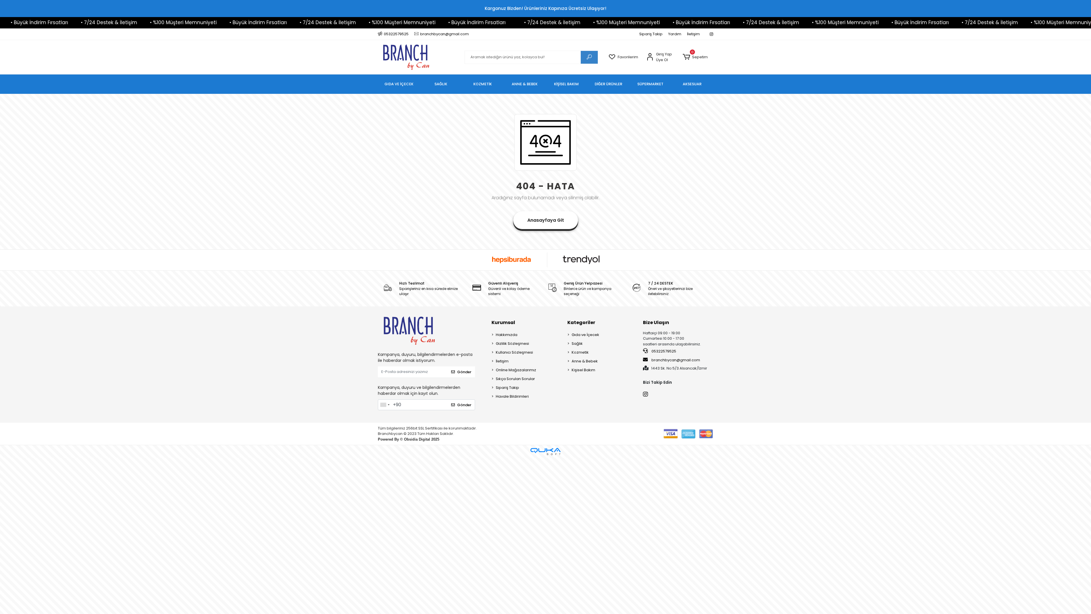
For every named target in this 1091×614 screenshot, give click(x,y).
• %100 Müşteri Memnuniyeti (125, 22)
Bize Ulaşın (656, 322)
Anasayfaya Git (545, 220)
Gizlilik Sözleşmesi (512, 343)
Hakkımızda (506, 334)
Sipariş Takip (651, 34)
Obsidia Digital (417, 439)
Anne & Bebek (585, 361)
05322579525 (663, 351)
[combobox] (384, 405)
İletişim (693, 34)
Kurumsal (503, 322)
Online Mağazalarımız (516, 370)
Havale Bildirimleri (512, 396)
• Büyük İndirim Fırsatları (200, 22)
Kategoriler (581, 322)
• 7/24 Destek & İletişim (51, 22)
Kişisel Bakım (583, 370)
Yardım (674, 34)
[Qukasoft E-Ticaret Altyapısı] (545, 451)
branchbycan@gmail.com (675, 360)
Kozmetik (580, 352)
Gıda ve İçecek (585, 334)
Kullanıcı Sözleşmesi (514, 352)
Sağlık (577, 343)
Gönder (464, 372)
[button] (695, 57)
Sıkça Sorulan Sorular (515, 378)
